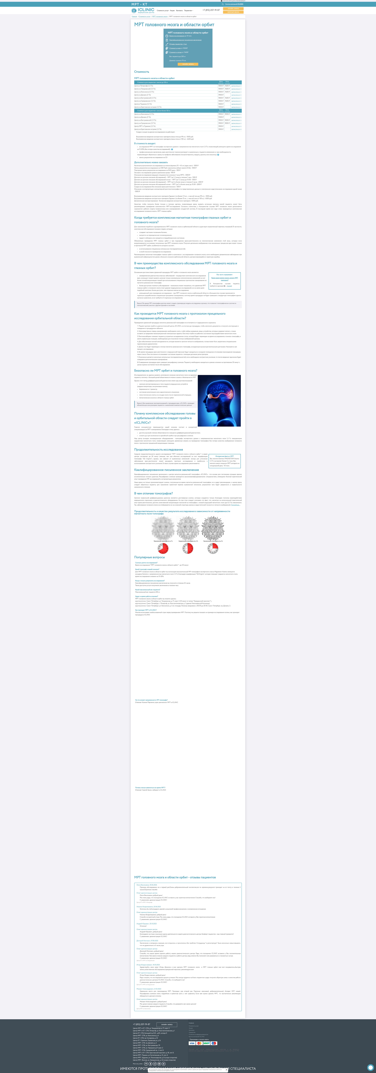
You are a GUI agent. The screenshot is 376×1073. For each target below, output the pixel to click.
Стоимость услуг (163, 10)
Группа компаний (234, 4)
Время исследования (176, 36)
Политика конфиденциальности (198, 1034)
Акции (172, 10)
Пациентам (188, 10)
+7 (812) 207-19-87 (211, 10)
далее (229, 286)
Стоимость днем (175, 48)
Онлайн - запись (233, 8)
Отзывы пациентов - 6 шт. (178, 44)
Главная (191, 1023)
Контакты (179, 10)
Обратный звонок (233, 12)
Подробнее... (235, 505)
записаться (236, 86)
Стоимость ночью (175, 52)
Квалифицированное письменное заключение (185, 40)
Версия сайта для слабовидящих (234, 0)
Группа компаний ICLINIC (197, 1036)
